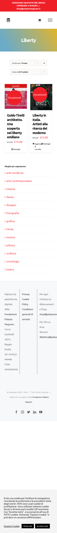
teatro (10, 269)
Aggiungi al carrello (38, 146)
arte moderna (14, 172)
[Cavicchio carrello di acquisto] (39, 20)
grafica (10, 221)
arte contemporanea (19, 180)
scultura (11, 253)
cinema (10, 188)
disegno (11, 204)
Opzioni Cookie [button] (12, 526)
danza (10, 196)
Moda (10, 229)
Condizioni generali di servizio (27, 314)
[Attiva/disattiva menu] (50, 20)
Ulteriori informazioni (15, 520)
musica (10, 237)
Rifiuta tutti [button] (27, 526)
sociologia (12, 261)
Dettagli (16, 149)
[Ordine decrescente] (44, 63)
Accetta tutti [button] (42, 526)
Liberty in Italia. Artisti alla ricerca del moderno (40, 124)
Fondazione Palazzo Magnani (11, 319)
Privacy (25, 294)
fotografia (12, 213)
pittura (10, 245)
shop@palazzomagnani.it (28, 8)
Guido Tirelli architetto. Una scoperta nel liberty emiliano (15, 126)
